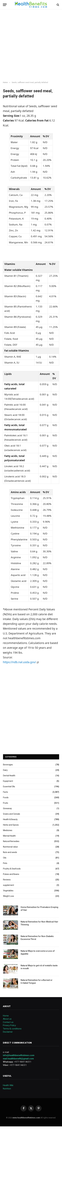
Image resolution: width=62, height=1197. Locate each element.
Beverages (8, 764)
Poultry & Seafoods (12, 869)
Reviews (7, 879)
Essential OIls (9, 786)
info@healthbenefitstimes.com (18, 1055)
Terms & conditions (12, 1028)
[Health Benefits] (31, 4)
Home (6, 1015)
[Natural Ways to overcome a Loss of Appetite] (10, 954)
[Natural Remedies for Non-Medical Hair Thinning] (10, 925)
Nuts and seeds (10, 852)
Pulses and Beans (11, 874)
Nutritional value (10, 847)
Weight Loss (8, 896)
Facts (5, 792)
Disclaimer (8, 1032)
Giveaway (7, 808)
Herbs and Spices (11, 825)
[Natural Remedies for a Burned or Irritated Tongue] (10, 983)
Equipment (8, 781)
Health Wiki (8, 1085)
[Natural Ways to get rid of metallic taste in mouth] (10, 969)
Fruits (5, 803)
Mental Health (9, 836)
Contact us (8, 1022)
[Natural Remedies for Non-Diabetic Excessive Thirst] (10, 939)
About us (7, 1019)
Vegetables (8, 890)
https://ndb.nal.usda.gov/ (20, 662)
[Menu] (5, 4)
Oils (4, 858)
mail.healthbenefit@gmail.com (18, 1058)
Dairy (5, 770)
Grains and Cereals (11, 814)
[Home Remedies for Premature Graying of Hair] (10, 910)
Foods (6, 797)
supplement (8, 885)
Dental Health (9, 775)
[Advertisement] (31, 45)
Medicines (7, 830)
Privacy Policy (9, 1025)
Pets (5, 863)
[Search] (57, 4)
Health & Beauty (10, 819)
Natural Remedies (11, 841)
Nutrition (7, 1088)
